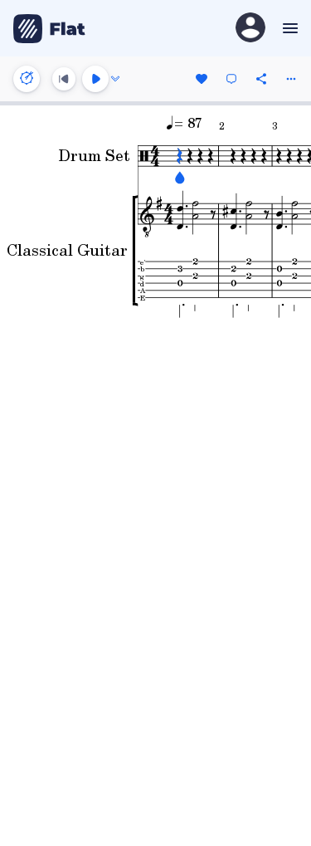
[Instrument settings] (26, 79)
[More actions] (291, 79)
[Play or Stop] (95, 79)
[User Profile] (250, 28)
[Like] (201, 79)
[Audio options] (115, 79)
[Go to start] (63, 78)
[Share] (261, 79)
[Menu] (288, 28)
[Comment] (231, 79)
